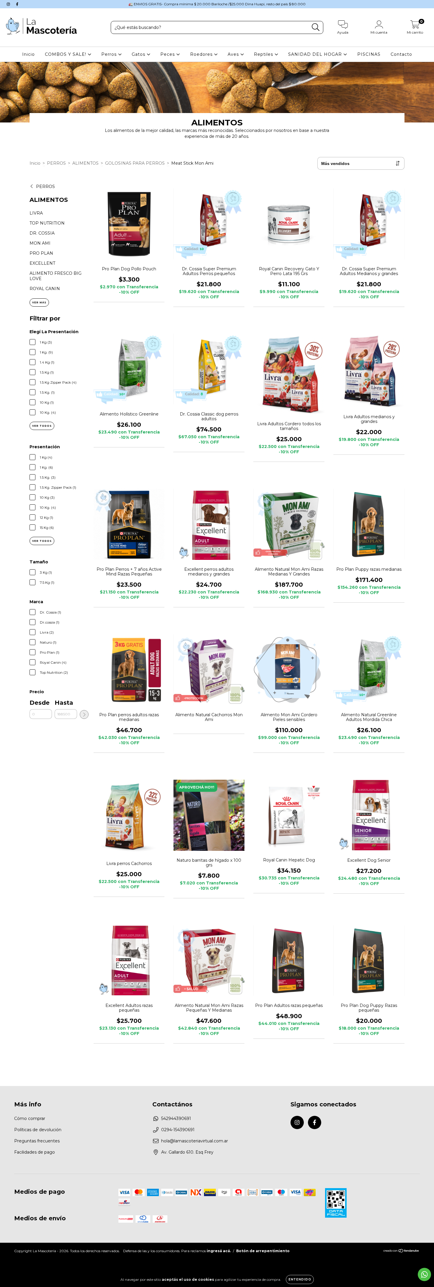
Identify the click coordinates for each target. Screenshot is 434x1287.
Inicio (28, 54)
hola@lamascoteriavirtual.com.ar (194, 1141)
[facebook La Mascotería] (17, 4)
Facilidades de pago (34, 1152)
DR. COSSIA (42, 233)
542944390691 (176, 1118)
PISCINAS (369, 54)
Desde (40, 702)
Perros (109, 54)
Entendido (299, 1279)
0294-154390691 (178, 1129)
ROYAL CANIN (45, 288)
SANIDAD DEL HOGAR (315, 54)
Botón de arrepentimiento (263, 1251)
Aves (234, 54)
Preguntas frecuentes (37, 1141)
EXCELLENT (42, 263)
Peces (168, 54)
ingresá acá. (219, 1251)
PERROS (56, 163)
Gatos (139, 54)
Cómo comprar (29, 1118)
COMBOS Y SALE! (66, 54)
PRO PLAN (41, 253)
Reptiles (264, 54)
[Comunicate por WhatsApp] (424, 1274)
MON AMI (40, 243)
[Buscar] (316, 27)
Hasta (64, 702)
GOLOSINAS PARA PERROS (135, 163)
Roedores (202, 54)
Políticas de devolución (37, 1129)
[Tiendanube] (401, 1251)
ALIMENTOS (85, 163)
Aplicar (84, 714)
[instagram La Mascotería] (8, 4)
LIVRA (36, 213)
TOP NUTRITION (47, 223)
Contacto (401, 54)
